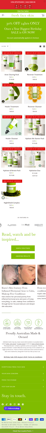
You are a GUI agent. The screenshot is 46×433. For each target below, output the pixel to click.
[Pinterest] (11, 404)
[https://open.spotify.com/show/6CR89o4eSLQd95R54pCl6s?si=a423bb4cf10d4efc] (23, 404)
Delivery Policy (8, 427)
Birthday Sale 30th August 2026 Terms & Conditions (23, 357)
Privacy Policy (28, 423)
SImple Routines (23, 248)
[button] (23, 431)
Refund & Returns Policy (12, 425)
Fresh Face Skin (10, 423)
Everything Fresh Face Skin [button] (13, 367)
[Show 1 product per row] (40, 46)
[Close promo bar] (44, 1)
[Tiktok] (6, 404)
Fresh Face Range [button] (9, 380)
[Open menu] (5, 15)
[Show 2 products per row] (44, 46)
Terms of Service (31, 425)
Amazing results (23, 256)
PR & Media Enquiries (24, 427)
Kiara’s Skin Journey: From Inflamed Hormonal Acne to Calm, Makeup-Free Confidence (18, 290)
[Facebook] (3, 404)
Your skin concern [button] (10, 373)
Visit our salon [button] (8, 387)
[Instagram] (15, 404)
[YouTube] (19, 404)
